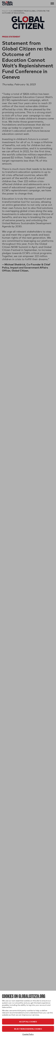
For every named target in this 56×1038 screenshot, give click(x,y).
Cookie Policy (28, 1034)
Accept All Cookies (28, 1021)
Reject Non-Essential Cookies (28, 1029)
